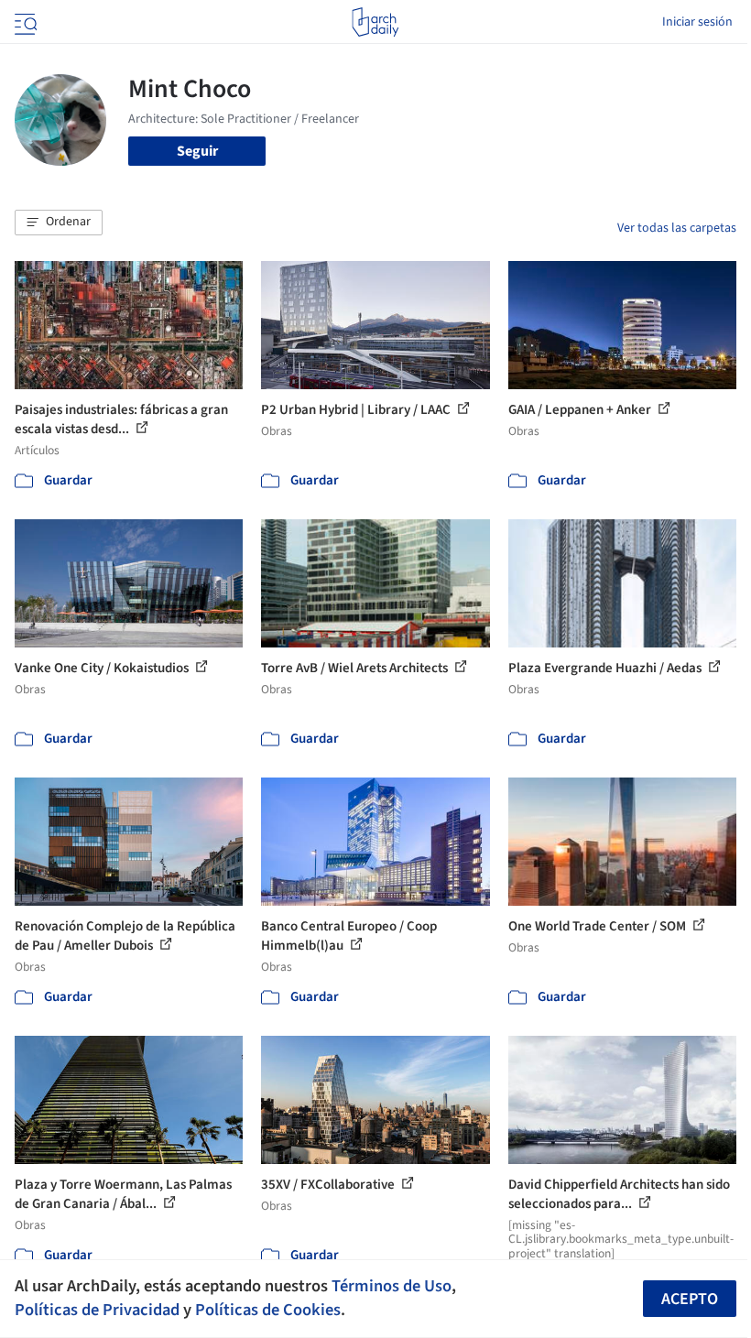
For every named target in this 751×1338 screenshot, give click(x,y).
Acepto (689, 1299)
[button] (59, 222)
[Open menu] (24, 22)
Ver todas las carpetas (676, 228)
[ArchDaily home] (375, 22)
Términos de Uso (392, 1286)
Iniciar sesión (697, 22)
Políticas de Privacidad (97, 1310)
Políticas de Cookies (268, 1310)
